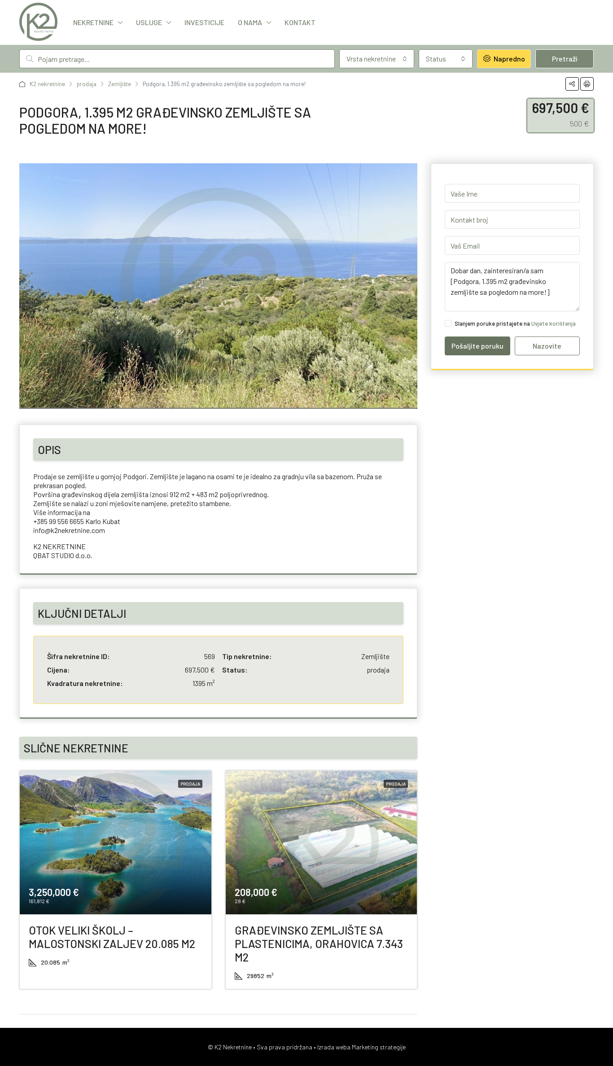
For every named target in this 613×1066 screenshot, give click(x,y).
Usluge (149, 22)
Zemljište (119, 83)
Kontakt (300, 22)
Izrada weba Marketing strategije (361, 1047)
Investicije (204, 22)
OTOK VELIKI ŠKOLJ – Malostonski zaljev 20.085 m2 (112, 936)
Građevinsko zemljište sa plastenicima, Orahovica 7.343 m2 (319, 943)
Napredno (508, 58)
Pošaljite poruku (477, 345)
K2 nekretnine (47, 83)
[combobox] (376, 58)
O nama (250, 22)
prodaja (86, 83)
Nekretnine (93, 22)
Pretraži (565, 58)
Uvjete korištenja (553, 323)
